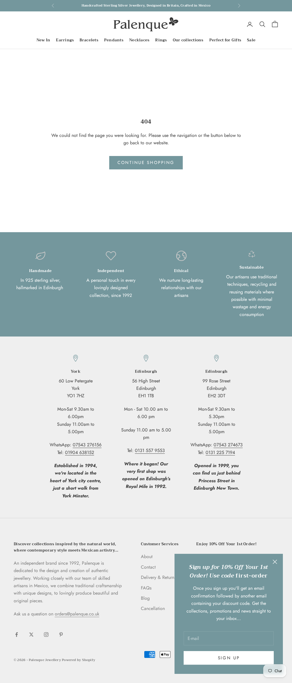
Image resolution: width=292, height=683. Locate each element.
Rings (161, 40)
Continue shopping (146, 162)
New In (43, 40)
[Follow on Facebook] (16, 634)
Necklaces (139, 40)
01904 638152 (79, 452)
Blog (145, 598)
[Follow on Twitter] (31, 634)
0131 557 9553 (150, 450)
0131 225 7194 (220, 452)
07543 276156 (87, 444)
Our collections (188, 40)
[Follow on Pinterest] (61, 634)
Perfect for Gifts (225, 40)
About (147, 556)
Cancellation (153, 608)
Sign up (229, 658)
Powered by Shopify (78, 660)
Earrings (65, 40)
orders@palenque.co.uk (77, 614)
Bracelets (89, 40)
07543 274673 (228, 444)
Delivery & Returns (158, 577)
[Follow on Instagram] (46, 634)
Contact (148, 567)
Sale (251, 40)
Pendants (113, 40)
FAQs (146, 588)
